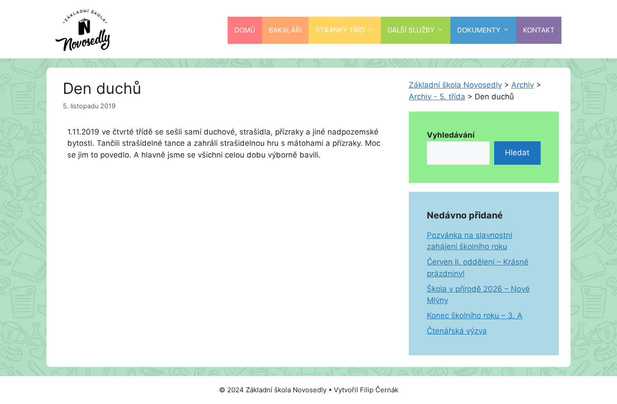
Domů (244, 30)
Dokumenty (478, 30)
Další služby (411, 30)
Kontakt (539, 30)
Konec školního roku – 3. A (475, 315)
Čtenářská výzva (457, 330)
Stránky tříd (340, 30)
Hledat (517, 152)
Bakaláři (285, 30)
